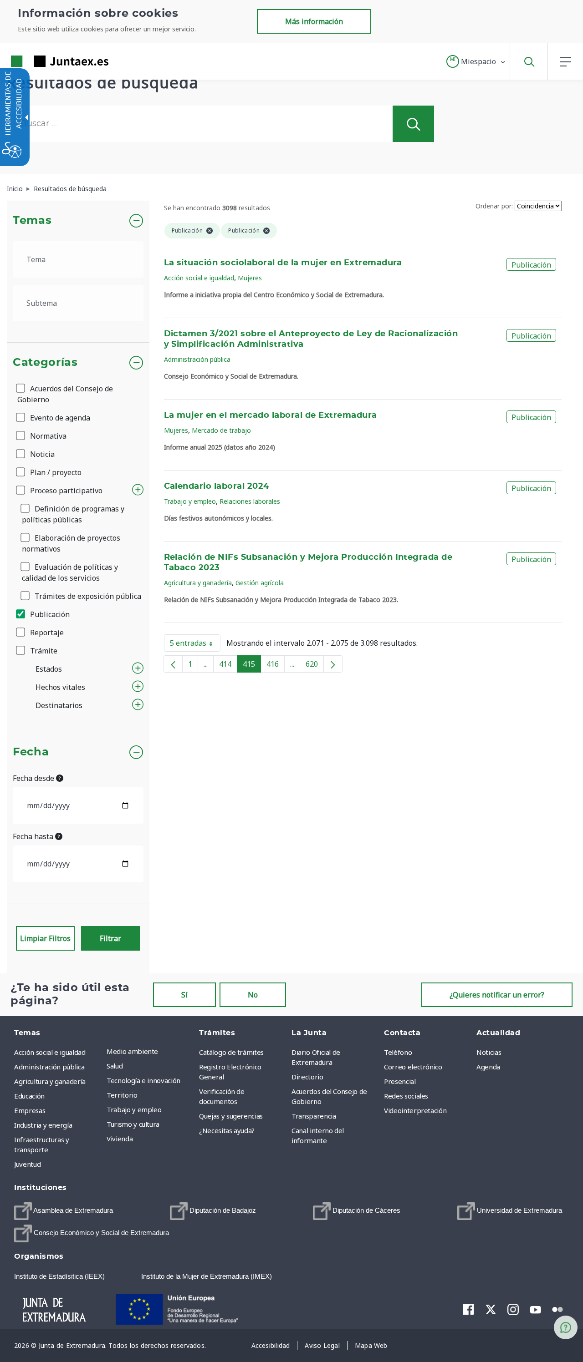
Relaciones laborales (250, 501)
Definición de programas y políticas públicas (73, 514)
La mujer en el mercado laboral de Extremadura (270, 415)
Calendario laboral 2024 (216, 486)
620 (315, 666)
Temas (32, 220)
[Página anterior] (173, 664)
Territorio (122, 1094)
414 (228, 666)
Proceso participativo (65, 491)
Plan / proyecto (55, 472)
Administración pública (197, 359)
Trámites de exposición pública (87, 596)
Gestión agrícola (259, 582)
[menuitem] (150, 1051)
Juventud (27, 1164)
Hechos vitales (60, 687)
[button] (476, 61)
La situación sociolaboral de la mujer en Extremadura (283, 263)
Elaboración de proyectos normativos (71, 543)
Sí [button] (184, 995)
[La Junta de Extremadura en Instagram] (513, 1309)
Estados (49, 669)
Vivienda (120, 1138)
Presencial (400, 1081)
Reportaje (46, 633)
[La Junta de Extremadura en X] (491, 1309)
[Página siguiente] (333, 664)
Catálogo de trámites (231, 1052)
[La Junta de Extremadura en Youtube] (535, 1308)
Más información (314, 21)
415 (252, 666)
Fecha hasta (34, 836)
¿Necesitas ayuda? (227, 1130)
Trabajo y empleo (190, 501)
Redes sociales (406, 1095)
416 (275, 666)
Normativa (47, 436)
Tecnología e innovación (143, 1080)
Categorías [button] (45, 362)
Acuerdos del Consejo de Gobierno (65, 394)
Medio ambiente (132, 1051)
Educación (29, 1095)
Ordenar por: (494, 206)
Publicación (49, 614)
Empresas (29, 1110)
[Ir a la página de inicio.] (43, 61)
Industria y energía (43, 1124)
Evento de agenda (59, 418)
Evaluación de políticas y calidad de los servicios (70, 572)
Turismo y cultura (133, 1124)
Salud (115, 1065)
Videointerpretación (415, 1110)
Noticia (41, 454)
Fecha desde (34, 778)
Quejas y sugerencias (231, 1115)
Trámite (42, 651)
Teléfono (398, 1052)
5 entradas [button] (195, 645)
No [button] (253, 995)
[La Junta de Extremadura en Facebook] (468, 1309)
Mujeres (250, 277)
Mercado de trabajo (221, 430)
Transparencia (314, 1115)
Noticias (488, 1052)
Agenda (488, 1066)
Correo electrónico (413, 1066)
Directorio (307, 1076)
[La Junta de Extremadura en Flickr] (558, 1308)
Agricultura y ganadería (198, 582)
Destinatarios (59, 705)
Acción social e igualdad (199, 277)
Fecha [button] (31, 752)
